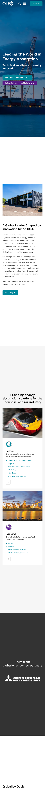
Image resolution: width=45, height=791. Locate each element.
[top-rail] (22, 423)
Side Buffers (12, 470)
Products (11, 547)
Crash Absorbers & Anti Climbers (19, 467)
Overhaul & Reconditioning (17, 476)
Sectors (10, 543)
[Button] (8, 482)
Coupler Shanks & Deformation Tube (20, 461)
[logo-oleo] (8, 3)
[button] (19, 3)
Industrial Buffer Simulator (17, 550)
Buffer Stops (12, 473)
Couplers (11, 464)
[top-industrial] (22, 506)
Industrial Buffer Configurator (18, 553)
